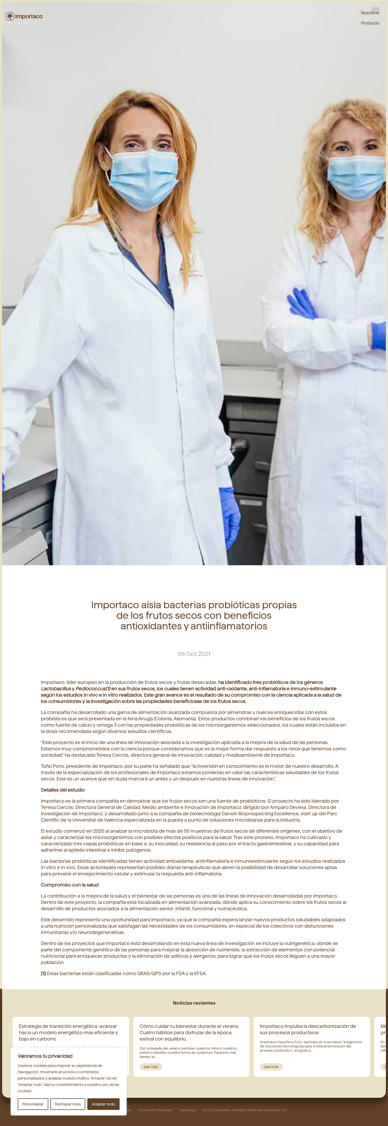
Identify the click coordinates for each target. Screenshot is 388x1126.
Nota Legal (188, 1110)
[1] (107, 688)
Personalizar (33, 1104)
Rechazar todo (68, 1104)
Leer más (151, 1066)
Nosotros (370, 11)
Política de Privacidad (155, 1110)
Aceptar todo (103, 1104)
